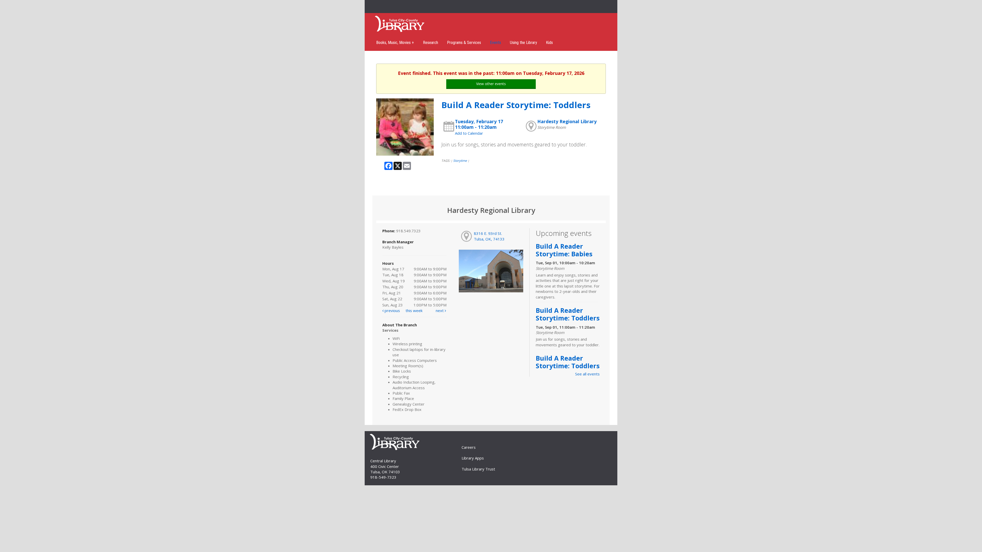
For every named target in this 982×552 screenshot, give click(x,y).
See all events (587, 373)
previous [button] (392, 310)
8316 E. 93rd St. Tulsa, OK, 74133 (489, 236)
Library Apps (473, 458)
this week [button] (414, 310)
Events (495, 42)
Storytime (460, 160)
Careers (469, 447)
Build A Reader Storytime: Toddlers (568, 314)
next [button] (440, 310)
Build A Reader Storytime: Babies (564, 250)
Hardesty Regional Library (567, 121)
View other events (491, 83)
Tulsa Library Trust (478, 468)
